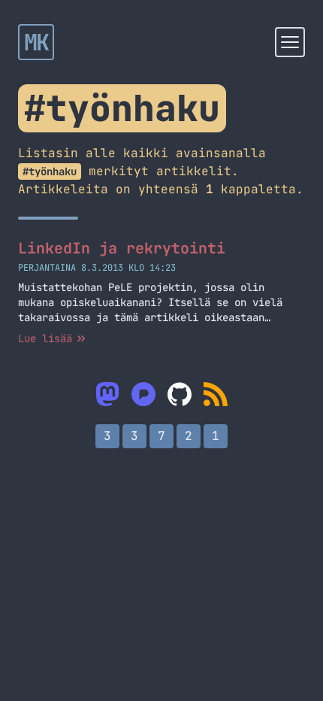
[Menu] (290, 42)
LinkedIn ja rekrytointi (121, 248)
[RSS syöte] (216, 394)
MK (36, 42)
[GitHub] (180, 394)
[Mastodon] (107, 394)
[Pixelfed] (143, 394)
